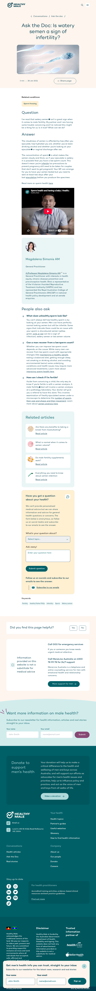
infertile (45, 164)
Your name (10, 729)
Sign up (77, 981)
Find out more (38, 899)
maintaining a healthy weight (54, 355)
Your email (45, 729)
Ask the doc (57, 16)
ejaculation (31, 178)
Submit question (37, 569)
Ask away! (31, 547)
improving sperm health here (40, 372)
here (51, 183)
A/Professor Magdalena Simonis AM (43, 273)
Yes (73, 628)
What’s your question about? (41, 533)
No (82, 628)
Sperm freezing (30, 104)
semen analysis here (48, 404)
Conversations (40, 16)
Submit (82, 735)
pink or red (38, 334)
